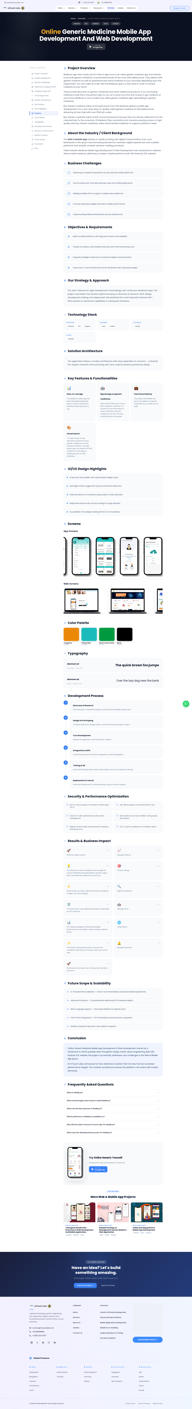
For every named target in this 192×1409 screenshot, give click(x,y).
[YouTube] (54, 1342)
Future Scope (40, 139)
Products (84, 8)
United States (62, 1372)
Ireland (87, 1381)
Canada (60, 1377)
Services (71, 8)
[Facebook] (43, 1342)
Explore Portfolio (108, 1285)
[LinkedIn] (31, 1342)
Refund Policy (158, 1403)
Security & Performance (44, 131)
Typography (39, 122)
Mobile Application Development (113, 1322)
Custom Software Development (113, 1312)
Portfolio (110, 8)
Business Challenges (42, 82)
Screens (38, 113)
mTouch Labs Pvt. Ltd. (42, 1403)
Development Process (43, 126)
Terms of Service (144, 1403)
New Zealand (116, 1381)
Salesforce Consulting (109, 1328)
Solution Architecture (43, 100)
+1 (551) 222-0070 (88, 2)
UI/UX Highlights (41, 109)
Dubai (141, 1377)
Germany (88, 1377)
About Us (76, 1322)
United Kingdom (90, 1372)
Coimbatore (34, 1386)
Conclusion (39, 144)
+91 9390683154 (106, 2)
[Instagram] (49, 1342)
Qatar (141, 1386)
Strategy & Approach (43, 91)
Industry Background (42, 78)
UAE (140, 1372)
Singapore (115, 1372)
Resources (98, 8)
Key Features (40, 104)
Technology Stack (42, 95)
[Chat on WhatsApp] (186, 705)
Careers (120, 8)
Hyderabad (33, 1372)
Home (60, 8)
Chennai (32, 1381)
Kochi (31, 1390)
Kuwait (141, 1390)
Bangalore (33, 1377)
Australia (115, 1377)
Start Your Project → (85, 1285)
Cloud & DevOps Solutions (110, 1317)
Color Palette (40, 117)
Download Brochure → (147, 1339)
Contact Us (131, 8)
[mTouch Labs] (14, 8)
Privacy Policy (130, 1403)
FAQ (36, 148)
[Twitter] (37, 1342)
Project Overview (41, 74)
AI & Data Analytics (108, 1338)
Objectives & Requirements (45, 87)
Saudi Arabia (144, 1381)
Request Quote (179, 8)
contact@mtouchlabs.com (15, 2)
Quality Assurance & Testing (111, 1333)
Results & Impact (41, 135)
